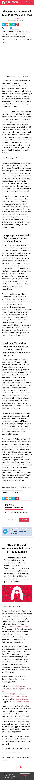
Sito (9, 686)
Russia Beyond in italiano (19, 627)
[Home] (3, 2)
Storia (16, 555)
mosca (5, 492)
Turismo (17, 18)
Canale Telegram (19, 686)
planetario (16, 492)
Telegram (15, 28)
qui (14, 776)
